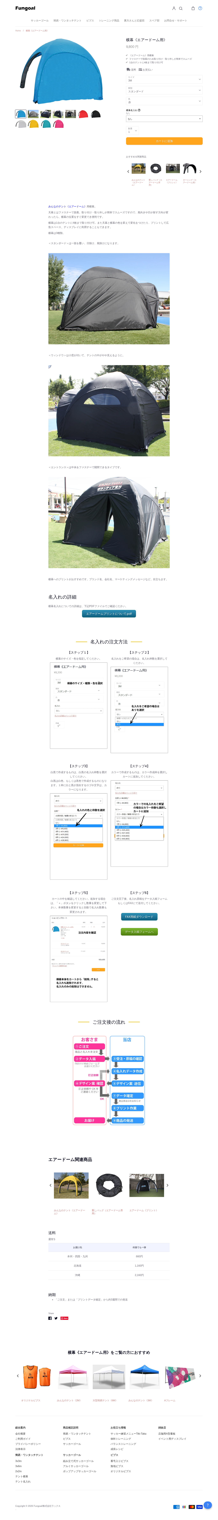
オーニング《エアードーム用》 (189, 181)
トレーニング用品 (109, 20)
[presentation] (128, 171)
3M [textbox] (130, 80)
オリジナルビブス (30, 1400)
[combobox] (164, 79)
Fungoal (38, 1506)
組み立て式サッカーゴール (78, 1461)
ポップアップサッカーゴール (79, 1471)
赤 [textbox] (129, 102)
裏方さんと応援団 (134, 20)
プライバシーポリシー (28, 1444)
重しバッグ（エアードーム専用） (155, 182)
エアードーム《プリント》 (171, 181)
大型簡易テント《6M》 (105, 1400)
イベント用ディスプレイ (172, 1438)
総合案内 (20, 1427)
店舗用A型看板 (166, 1433)
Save (66, 1318)
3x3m (18, 1461)
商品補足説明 (70, 1427)
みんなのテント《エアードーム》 (138, 182)
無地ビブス (117, 1466)
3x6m (18, 1466)
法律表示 (20, 1449)
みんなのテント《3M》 (140, 1400)
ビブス (90, 20)
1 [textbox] (129, 132)
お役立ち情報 (118, 1427)
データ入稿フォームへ (139, 932)
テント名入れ (23, 1481)
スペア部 (154, 20)
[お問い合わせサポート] (198, 8)
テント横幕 (21, 1476)
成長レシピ (117, 1449)
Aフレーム (169, 1400)
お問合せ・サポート (175, 20)
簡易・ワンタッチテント (67, 20)
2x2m (18, 1471)
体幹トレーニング (121, 1438)
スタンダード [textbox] (136, 91)
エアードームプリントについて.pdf (109, 614)
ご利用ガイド (23, 1438)
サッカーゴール (40, 20)
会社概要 (20, 1433)
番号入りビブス (119, 1461)
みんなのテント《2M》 (69, 1400)
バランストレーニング (123, 1444)
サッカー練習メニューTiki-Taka (128, 1433)
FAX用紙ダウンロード (139, 917)
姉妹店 (162, 1427)
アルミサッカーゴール (76, 1466)
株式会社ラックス (51, 1506)
